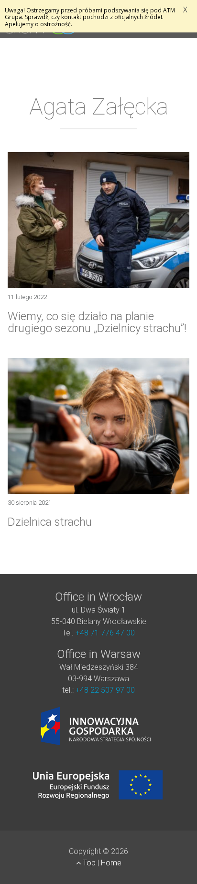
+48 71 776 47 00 (105, 632)
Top (89, 862)
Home (111, 862)
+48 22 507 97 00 (105, 690)
